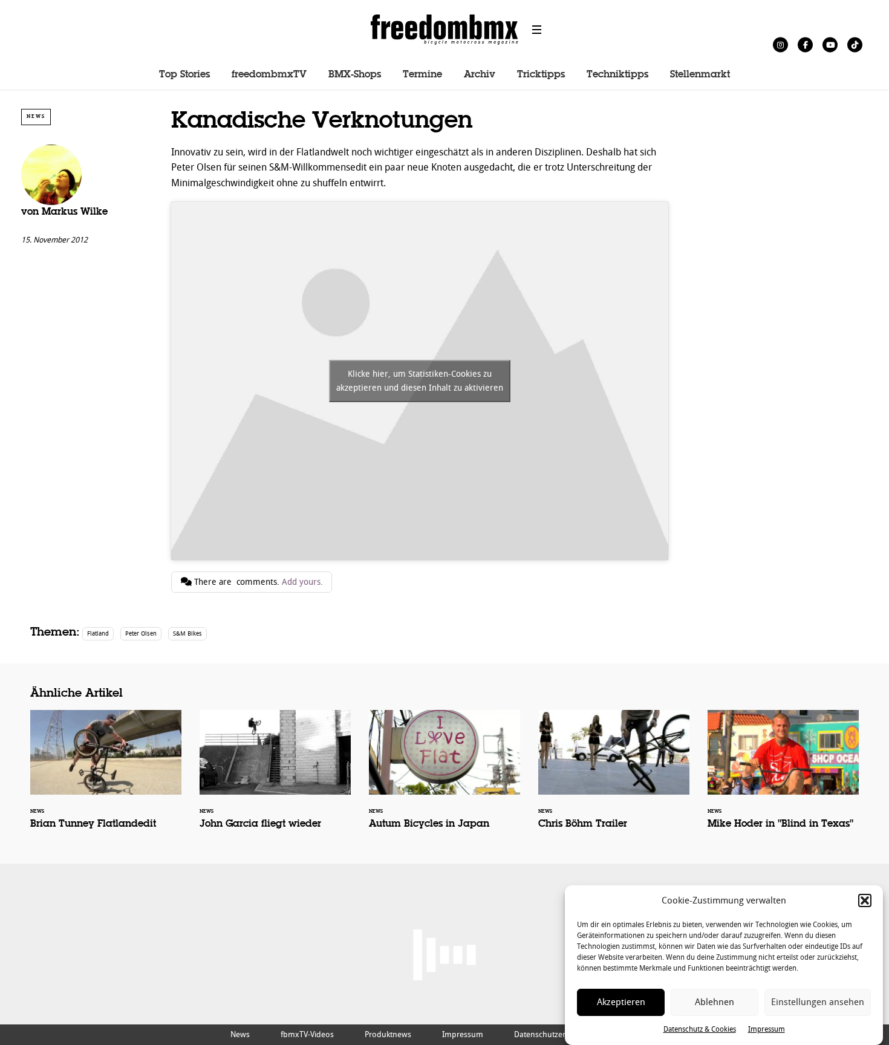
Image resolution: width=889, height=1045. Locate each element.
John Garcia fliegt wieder (275, 777)
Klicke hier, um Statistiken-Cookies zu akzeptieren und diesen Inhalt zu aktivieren (419, 381)
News (36, 116)
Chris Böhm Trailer (613, 777)
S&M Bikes (187, 633)
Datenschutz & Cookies (699, 1029)
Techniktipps (617, 75)
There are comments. (257, 582)
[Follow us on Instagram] (780, 44)
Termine (422, 75)
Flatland (98, 633)
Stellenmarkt (700, 75)
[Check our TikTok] (854, 44)
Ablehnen (714, 1002)
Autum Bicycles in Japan (444, 777)
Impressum (766, 1029)
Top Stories (184, 75)
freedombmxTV (269, 75)
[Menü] (537, 30)
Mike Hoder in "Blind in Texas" (783, 777)
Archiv (479, 75)
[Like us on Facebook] (805, 44)
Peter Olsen (141, 633)
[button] (865, 900)
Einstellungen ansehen (817, 1002)
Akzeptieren (621, 1002)
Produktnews (388, 1034)
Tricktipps (541, 75)
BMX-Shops (354, 75)
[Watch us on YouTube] (830, 44)
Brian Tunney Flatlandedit (105, 777)
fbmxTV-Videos (307, 1034)
